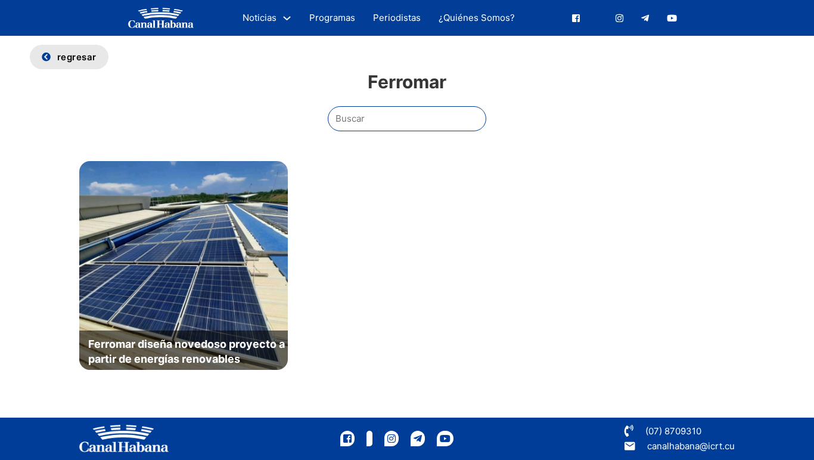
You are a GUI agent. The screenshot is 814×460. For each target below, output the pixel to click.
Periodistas (397, 17)
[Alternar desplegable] (286, 18)
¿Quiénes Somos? (477, 17)
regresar (77, 57)
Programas (332, 17)
